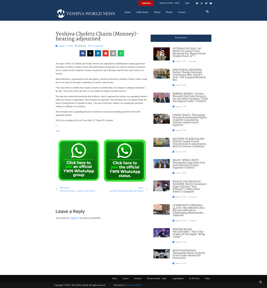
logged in (74, 218)
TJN (58, 131)
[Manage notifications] (260, 282)
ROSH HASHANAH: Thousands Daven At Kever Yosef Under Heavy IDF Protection (189, 254)
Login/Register (178, 278)
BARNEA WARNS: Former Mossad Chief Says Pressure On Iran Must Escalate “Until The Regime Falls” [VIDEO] (190, 97)
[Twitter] (206, 3)
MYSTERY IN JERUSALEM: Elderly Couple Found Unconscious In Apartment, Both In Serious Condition (190, 143)
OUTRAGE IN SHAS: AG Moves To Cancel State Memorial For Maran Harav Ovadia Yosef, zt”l (189, 52)
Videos (157, 12)
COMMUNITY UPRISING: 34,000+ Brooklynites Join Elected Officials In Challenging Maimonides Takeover (189, 210)
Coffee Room (142, 12)
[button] (207, 11)
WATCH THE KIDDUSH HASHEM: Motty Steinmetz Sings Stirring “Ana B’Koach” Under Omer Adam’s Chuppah (189, 187)
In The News (194, 278)
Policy (207, 278)
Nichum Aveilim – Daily (169, 3)
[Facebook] (197, 3)
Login (187, 3)
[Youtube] (211, 3)
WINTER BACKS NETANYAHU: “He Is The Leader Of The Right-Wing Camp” (189, 233)
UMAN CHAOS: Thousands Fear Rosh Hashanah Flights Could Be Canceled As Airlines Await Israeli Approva (190, 120)
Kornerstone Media (133, 285)
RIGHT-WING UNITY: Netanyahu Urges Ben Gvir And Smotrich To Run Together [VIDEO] (189, 164)
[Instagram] (202, 3)
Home (127, 12)
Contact (182, 12)
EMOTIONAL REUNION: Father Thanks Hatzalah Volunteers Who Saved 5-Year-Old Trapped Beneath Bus (189, 75)
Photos (169, 12)
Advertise (138, 278)
